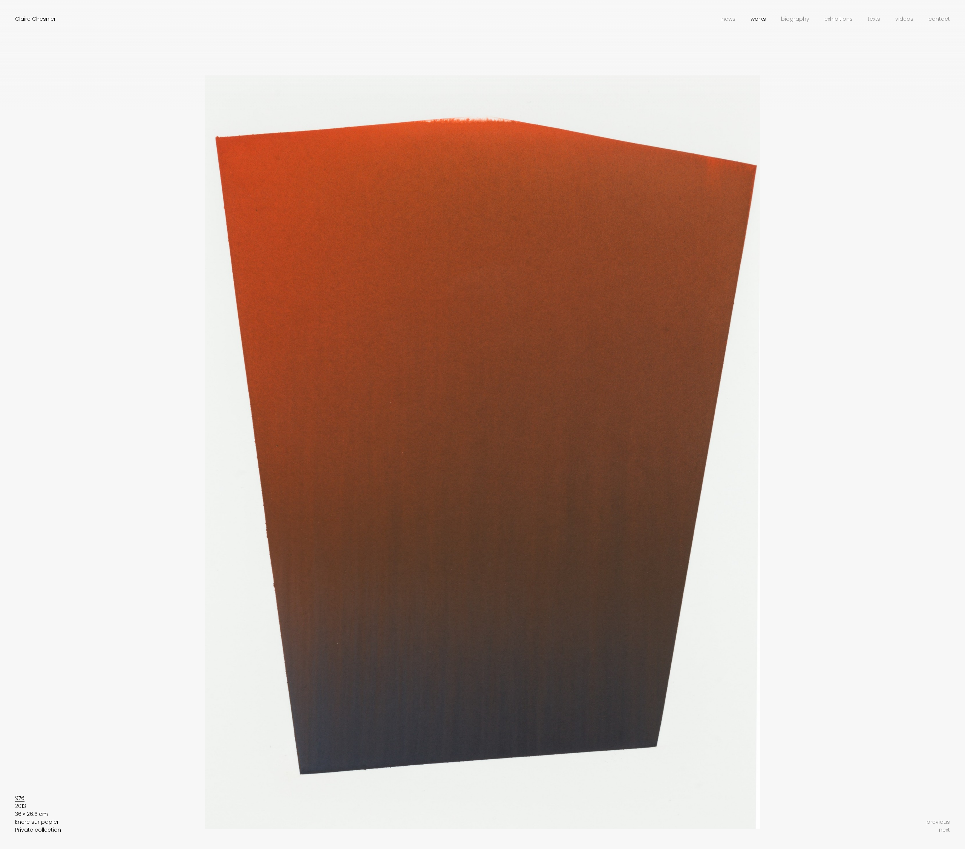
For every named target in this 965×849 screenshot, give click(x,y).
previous (938, 822)
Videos (904, 19)
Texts (874, 19)
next (944, 830)
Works (758, 19)
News (728, 19)
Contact (939, 19)
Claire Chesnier (35, 19)
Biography (795, 19)
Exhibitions (838, 19)
